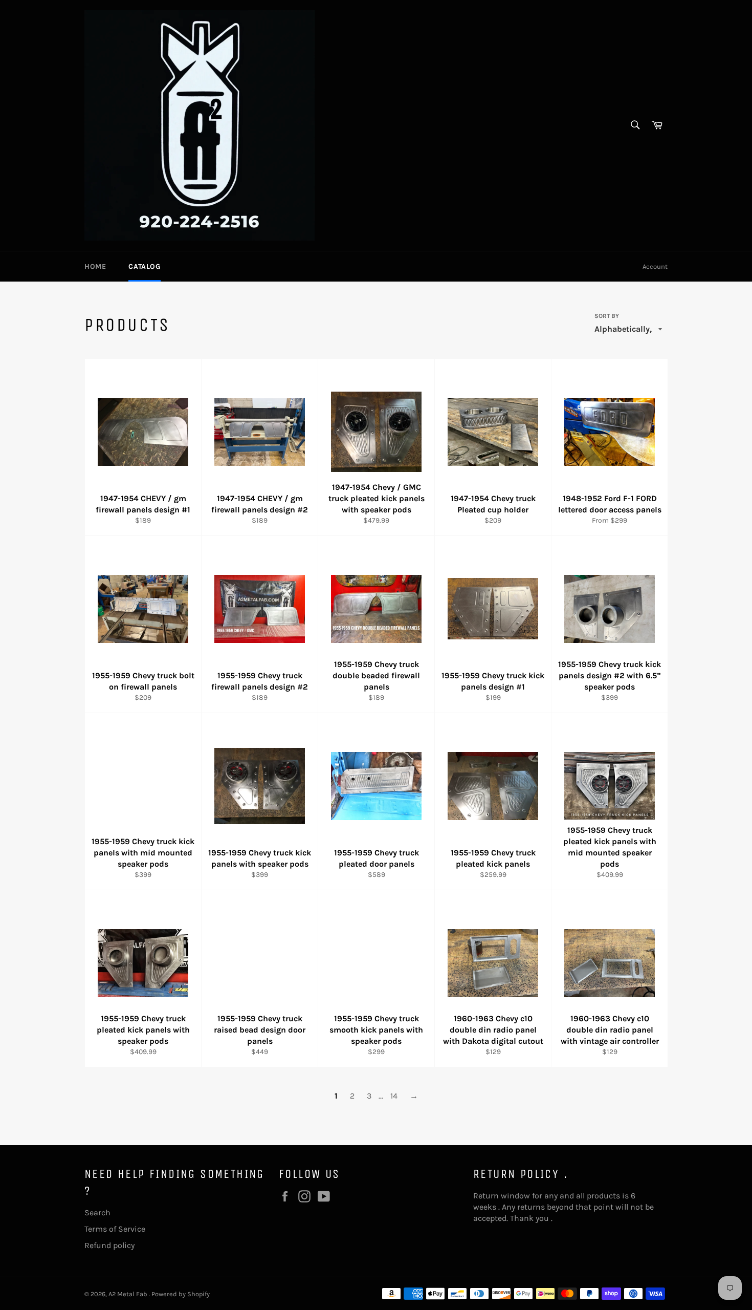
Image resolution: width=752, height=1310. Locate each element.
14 (393, 1096)
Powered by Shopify (180, 1294)
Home (95, 266)
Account (655, 266)
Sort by (606, 315)
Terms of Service (114, 1229)
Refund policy (109, 1245)
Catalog (144, 266)
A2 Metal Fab (128, 1294)
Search (97, 1212)
